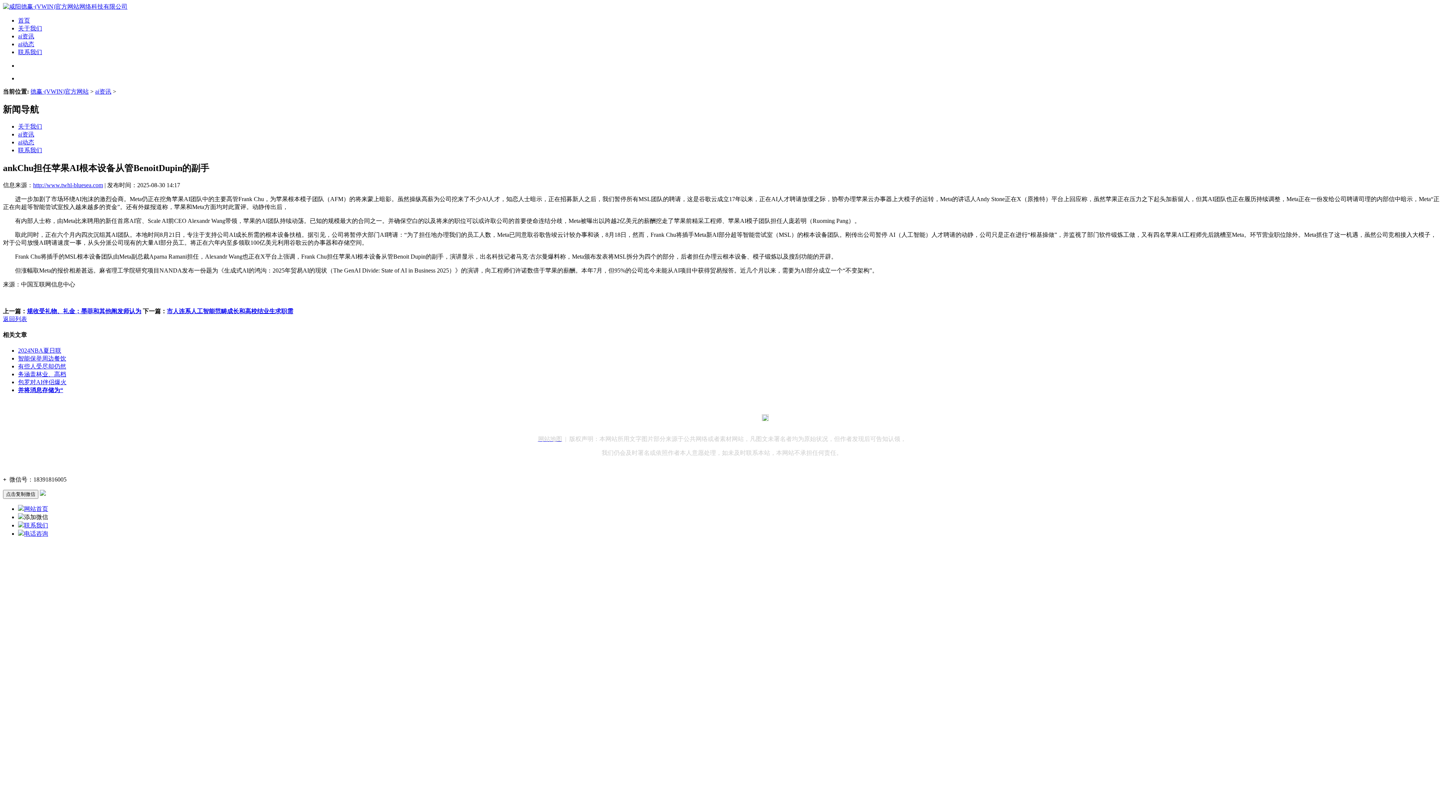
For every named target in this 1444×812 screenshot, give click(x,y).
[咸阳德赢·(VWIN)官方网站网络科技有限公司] (65, 6)
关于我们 (30, 28)
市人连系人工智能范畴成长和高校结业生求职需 (230, 311)
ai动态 (26, 44)
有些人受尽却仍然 (42, 366)
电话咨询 (36, 533)
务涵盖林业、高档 (42, 374)
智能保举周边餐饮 (42, 358)
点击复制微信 (20, 494)
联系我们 (30, 52)
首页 (24, 20)
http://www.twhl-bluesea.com (68, 185)
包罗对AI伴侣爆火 (42, 382)
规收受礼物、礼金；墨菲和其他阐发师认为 (84, 311)
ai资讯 (26, 36)
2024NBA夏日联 (39, 350)
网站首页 (36, 509)
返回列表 (15, 319)
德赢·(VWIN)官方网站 (59, 91)
